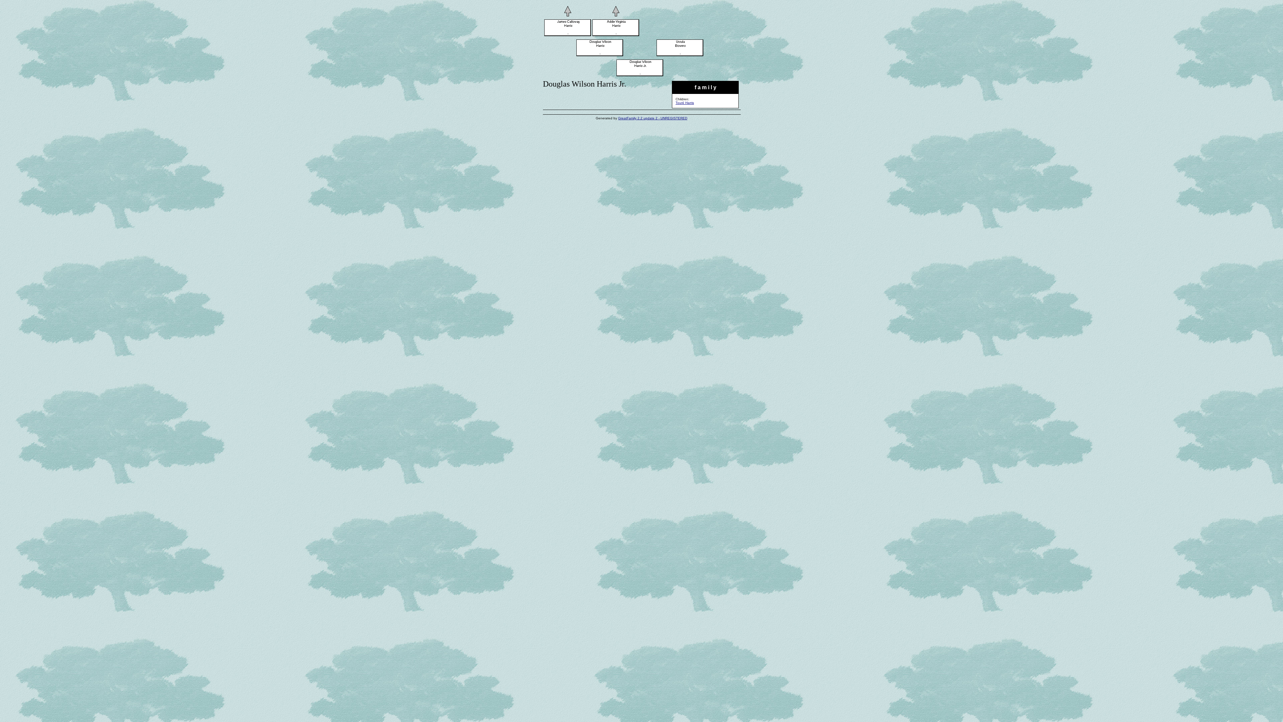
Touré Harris (685, 103)
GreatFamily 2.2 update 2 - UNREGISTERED (652, 118)
